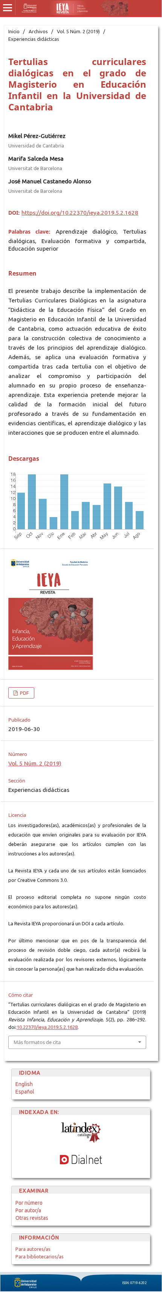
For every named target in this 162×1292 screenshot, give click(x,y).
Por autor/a (28, 1210)
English (24, 1084)
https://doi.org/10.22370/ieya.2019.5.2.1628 (79, 212)
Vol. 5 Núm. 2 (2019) (78, 31)
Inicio (14, 31)
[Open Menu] (7, 7)
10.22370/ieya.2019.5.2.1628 (47, 1027)
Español (24, 1092)
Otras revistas (31, 1218)
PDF (24, 693)
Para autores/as (32, 1249)
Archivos (38, 31)
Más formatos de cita (37, 1042)
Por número (29, 1203)
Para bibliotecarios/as (39, 1256)
